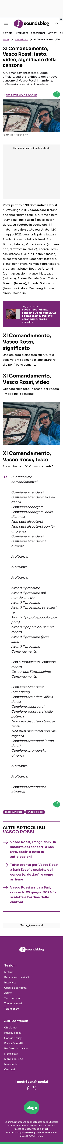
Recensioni (38, 33)
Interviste (21, 33)
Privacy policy (12, 1032)
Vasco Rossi (21, 39)
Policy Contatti (13, 1043)
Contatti (9, 1069)
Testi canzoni (14, 812)
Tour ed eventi (13, 1003)
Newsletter (11, 1064)
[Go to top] (56, 1132)
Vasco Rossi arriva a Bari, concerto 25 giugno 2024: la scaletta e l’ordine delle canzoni (33, 895)
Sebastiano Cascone (21, 95)
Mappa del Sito (13, 1059)
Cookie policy (13, 1038)
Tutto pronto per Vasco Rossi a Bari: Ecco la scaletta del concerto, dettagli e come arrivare (34, 872)
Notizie (7, 33)
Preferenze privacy (16, 1048)
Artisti (52, 33)
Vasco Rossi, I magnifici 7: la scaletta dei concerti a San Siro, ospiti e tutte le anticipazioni (33, 849)
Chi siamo (10, 1027)
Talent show (11, 1008)
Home (6, 39)
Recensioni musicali (16, 977)
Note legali (11, 1053)
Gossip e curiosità (15, 987)
